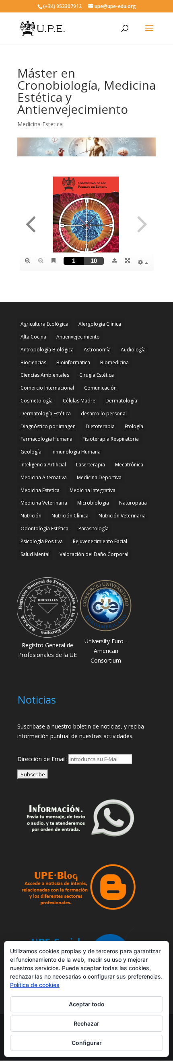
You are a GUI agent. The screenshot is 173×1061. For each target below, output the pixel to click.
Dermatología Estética (46, 413)
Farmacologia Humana (46, 438)
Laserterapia (90, 464)
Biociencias (33, 362)
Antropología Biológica (47, 349)
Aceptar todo (87, 1004)
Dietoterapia (100, 426)
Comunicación (100, 387)
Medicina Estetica (40, 124)
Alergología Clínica (99, 323)
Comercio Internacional (47, 387)
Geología (31, 451)
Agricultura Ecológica (44, 323)
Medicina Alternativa (44, 477)
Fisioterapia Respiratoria (110, 438)
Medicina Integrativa (92, 490)
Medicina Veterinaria (44, 502)
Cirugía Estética (96, 374)
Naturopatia (133, 502)
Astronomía (97, 349)
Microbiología (93, 502)
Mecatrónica (129, 464)
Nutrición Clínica (70, 515)
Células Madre (79, 400)
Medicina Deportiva (99, 477)
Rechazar (86, 1023)
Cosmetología (37, 400)
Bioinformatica (73, 362)
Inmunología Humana (76, 451)
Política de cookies (35, 984)
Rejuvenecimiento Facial (100, 541)
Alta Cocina (33, 336)
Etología (134, 426)
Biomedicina (114, 362)
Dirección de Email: (42, 759)
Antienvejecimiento (78, 336)
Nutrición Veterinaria (122, 515)
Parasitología (93, 528)
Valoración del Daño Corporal (94, 554)
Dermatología (121, 400)
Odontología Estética (44, 528)
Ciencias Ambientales (45, 374)
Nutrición (31, 515)
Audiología (133, 349)
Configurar (87, 1042)
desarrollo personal (104, 413)
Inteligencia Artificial (43, 464)
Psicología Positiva (42, 541)
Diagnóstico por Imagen (48, 426)
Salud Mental (35, 554)
